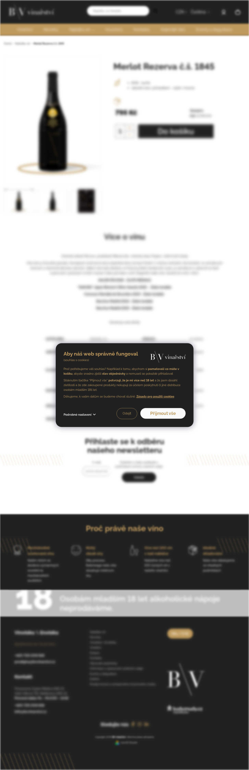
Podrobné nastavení (78, 414)
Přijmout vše (163, 413)
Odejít (127, 413)
